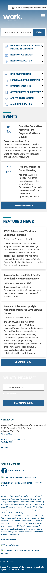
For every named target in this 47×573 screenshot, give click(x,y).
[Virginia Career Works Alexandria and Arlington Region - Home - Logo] (12, 19)
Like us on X (33, 477)
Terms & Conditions (8, 562)
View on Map (6, 434)
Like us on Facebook (16, 470)
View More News (23, 362)
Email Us (4, 448)
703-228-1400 (9, 512)
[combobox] (27, 7)
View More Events (23, 205)
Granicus (20, 570)
